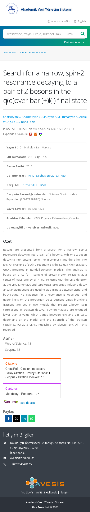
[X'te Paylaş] (16, 418)
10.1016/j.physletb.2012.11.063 (47, 175)
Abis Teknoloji (40, 507)
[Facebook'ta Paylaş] (8, 418)
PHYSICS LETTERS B (34, 185)
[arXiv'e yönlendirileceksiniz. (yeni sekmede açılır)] (31, 134)
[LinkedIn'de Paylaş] (24, 418)
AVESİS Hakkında (46, 492)
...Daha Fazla (27, 122)
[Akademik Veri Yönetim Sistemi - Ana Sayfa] (12, 9)
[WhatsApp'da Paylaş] (31, 418)
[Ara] (82, 34)
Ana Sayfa (10, 52)
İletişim (64, 492)
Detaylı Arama (74, 42)
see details (28, 402)
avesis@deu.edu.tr (22, 458)
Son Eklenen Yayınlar (33, 52)
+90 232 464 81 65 (21, 464)
